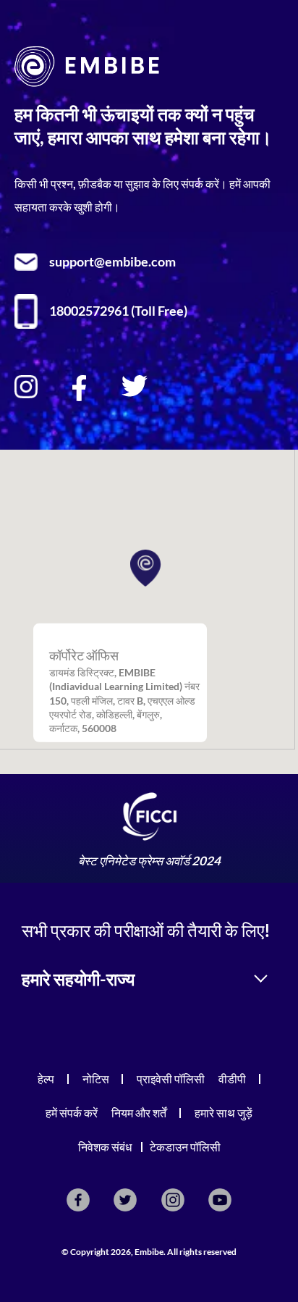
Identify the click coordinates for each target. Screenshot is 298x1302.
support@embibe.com (112, 261)
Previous (25, 832)
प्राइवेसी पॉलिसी (171, 1078)
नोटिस (95, 1078)
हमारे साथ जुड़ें (223, 1113)
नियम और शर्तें (138, 1113)
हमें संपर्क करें (72, 1113)
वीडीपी (232, 1078)
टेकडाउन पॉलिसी (185, 1147)
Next (273, 832)
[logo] (86, 82)
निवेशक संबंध (105, 1147)
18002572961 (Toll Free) (118, 311)
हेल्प (46, 1078)
